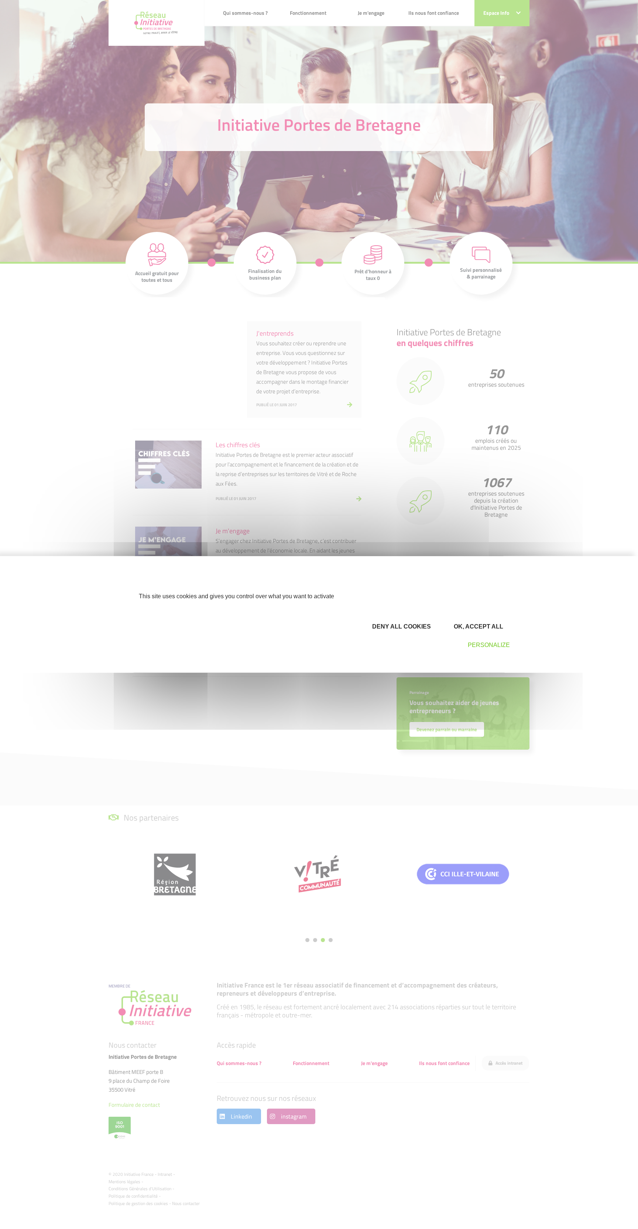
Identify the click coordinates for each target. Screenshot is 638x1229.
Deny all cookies (401, 626)
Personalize (489, 645)
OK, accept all (477, 626)
